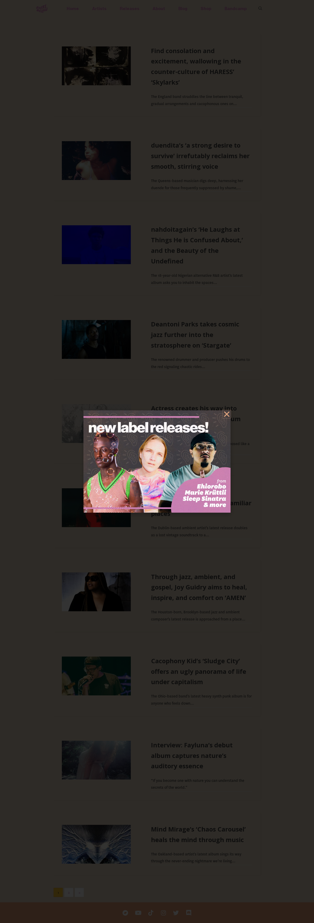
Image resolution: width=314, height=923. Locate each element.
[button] (227, 414)
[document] (157, 461)
